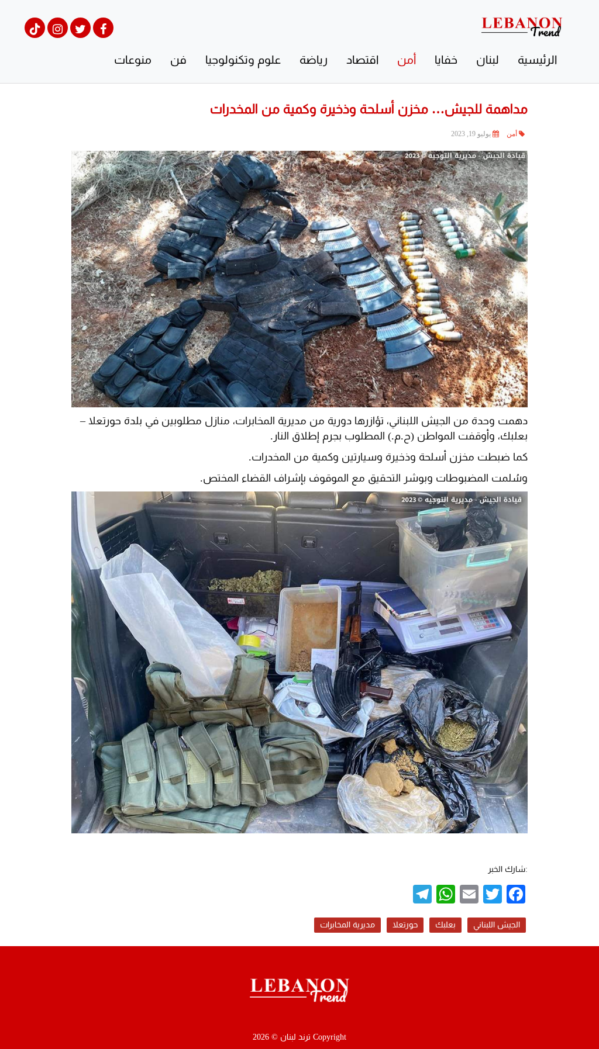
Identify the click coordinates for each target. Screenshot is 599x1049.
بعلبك (445, 924)
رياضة (314, 59)
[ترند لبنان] (521, 26)
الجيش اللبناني (496, 924)
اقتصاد (362, 59)
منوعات (133, 59)
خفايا (446, 59)
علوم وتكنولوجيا (243, 59)
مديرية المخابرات (347, 924)
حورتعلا (405, 924)
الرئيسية (537, 59)
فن (178, 59)
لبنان (487, 59)
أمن (406, 59)
